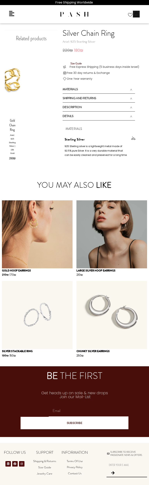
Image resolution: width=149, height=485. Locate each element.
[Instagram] (21, 464)
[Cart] (136, 14)
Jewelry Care (44, 473)
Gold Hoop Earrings (16, 270)
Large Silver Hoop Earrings (95, 270)
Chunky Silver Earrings (93, 351)
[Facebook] (15, 464)
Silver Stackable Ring (17, 351)
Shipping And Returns (79, 98)
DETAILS (68, 116)
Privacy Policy (75, 467)
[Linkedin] (8, 464)
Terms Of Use (75, 461)
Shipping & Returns (44, 461)
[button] (99, 90)
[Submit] (113, 473)
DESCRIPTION (72, 107)
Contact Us (74, 473)
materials (70, 89)
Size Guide (44, 467)
